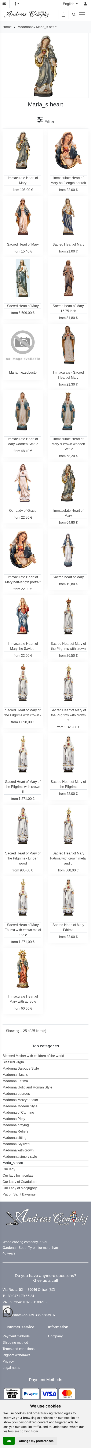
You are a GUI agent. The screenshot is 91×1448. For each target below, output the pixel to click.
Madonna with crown (18, 1150)
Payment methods (16, 1336)
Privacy (8, 1361)
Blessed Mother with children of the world (33, 1056)
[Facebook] (6, 1309)
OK (9, 1441)
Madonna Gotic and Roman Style (27, 1087)
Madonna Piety (14, 1119)
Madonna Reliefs (15, 1131)
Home (7, 27)
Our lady (9, 1169)
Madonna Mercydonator (20, 1100)
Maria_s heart (46, 27)
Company (55, 1336)
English (69, 4)
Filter (49, 121)
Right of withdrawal (17, 1355)
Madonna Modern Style (20, 1106)
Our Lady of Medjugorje (20, 1188)
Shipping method (15, 1342)
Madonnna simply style (20, 1156)
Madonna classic (15, 1075)
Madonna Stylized (16, 1144)
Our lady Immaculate (18, 1175)
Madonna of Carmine (18, 1112)
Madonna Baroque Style (21, 1068)
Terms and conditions (18, 1349)
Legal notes (11, 1368)
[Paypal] (40, 1394)
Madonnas (25, 27)
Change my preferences (36, 1441)
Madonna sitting (14, 1137)
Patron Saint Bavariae (19, 1194)
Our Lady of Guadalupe (20, 1182)
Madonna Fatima (15, 1081)
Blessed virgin (13, 1062)
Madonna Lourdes (16, 1093)
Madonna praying (16, 1125)
